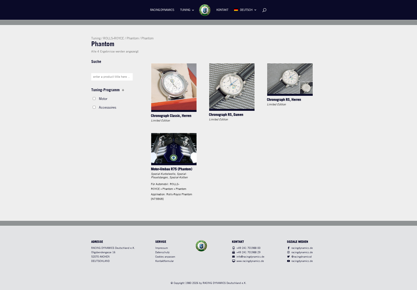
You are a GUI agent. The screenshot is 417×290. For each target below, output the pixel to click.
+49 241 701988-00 (248, 248)
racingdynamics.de (302, 248)
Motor (103, 99)
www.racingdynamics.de (250, 261)
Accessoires (107, 108)
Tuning (185, 10)
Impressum (161, 248)
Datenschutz (162, 252)
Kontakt (222, 10)
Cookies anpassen (165, 256)
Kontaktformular (164, 261)
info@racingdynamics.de (250, 256)
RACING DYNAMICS (162, 10)
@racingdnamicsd (301, 256)
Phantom (133, 38)
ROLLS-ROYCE (113, 38)
